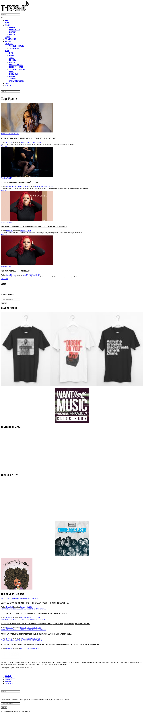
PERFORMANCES (10, 39)
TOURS (11, 58)
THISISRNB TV (14, 48)
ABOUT (8, 676)
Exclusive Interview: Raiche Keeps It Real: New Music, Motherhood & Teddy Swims (36, 634)
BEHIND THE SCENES (16, 67)
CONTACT (9, 683)
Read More (4, 146)
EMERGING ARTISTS (16, 64)
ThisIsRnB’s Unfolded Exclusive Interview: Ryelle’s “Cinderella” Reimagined (34, 226)
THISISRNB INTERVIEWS (17, 46)
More (7, 51)
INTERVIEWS (9, 44)
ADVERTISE (8, 85)
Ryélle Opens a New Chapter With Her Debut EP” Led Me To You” (28, 138)
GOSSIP (11, 71)
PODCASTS (12, 76)
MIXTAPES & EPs (14, 30)
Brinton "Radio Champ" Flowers (17, 186)
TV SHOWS (12, 78)
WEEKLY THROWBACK (16, 81)
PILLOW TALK (13, 74)
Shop (7, 20)
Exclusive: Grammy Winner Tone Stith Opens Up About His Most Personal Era (35, 602)
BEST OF (12, 34)
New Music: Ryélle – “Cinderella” (15, 270)
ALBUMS (12, 27)
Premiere (4, 178)
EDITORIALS (13, 60)
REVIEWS (12, 55)
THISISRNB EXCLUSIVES (17, 69)
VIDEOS (7, 37)
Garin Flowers (11, 275)
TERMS (8, 681)
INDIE (7, 83)
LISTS (11, 53)
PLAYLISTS (12, 32)
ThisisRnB (9, 142)
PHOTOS (8, 41)
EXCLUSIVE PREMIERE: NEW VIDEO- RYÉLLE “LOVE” (20, 182)
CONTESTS (12, 62)
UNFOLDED (10, 222)
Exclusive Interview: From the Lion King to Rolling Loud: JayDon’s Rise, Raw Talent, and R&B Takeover (45, 623)
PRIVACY (8, 679)
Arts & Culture (6, 640)
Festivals (14, 640)
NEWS (7, 23)
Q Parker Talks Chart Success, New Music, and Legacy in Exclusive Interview (34, 613)
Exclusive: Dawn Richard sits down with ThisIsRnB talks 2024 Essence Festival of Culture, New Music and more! (50, 644)
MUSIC (7, 25)
